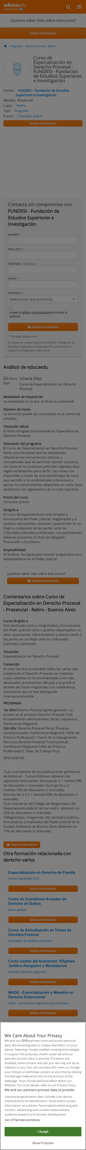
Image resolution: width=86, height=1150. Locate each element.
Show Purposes (43, 1143)
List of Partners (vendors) (22, 1120)
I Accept (42, 1131)
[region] (43, 1086)
